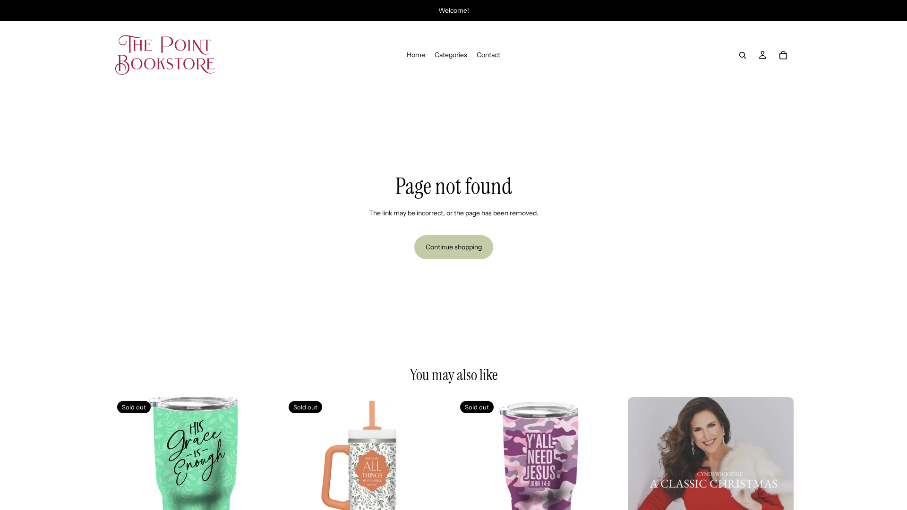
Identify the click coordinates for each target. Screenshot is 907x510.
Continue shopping (454, 247)
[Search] (742, 55)
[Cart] (783, 55)
